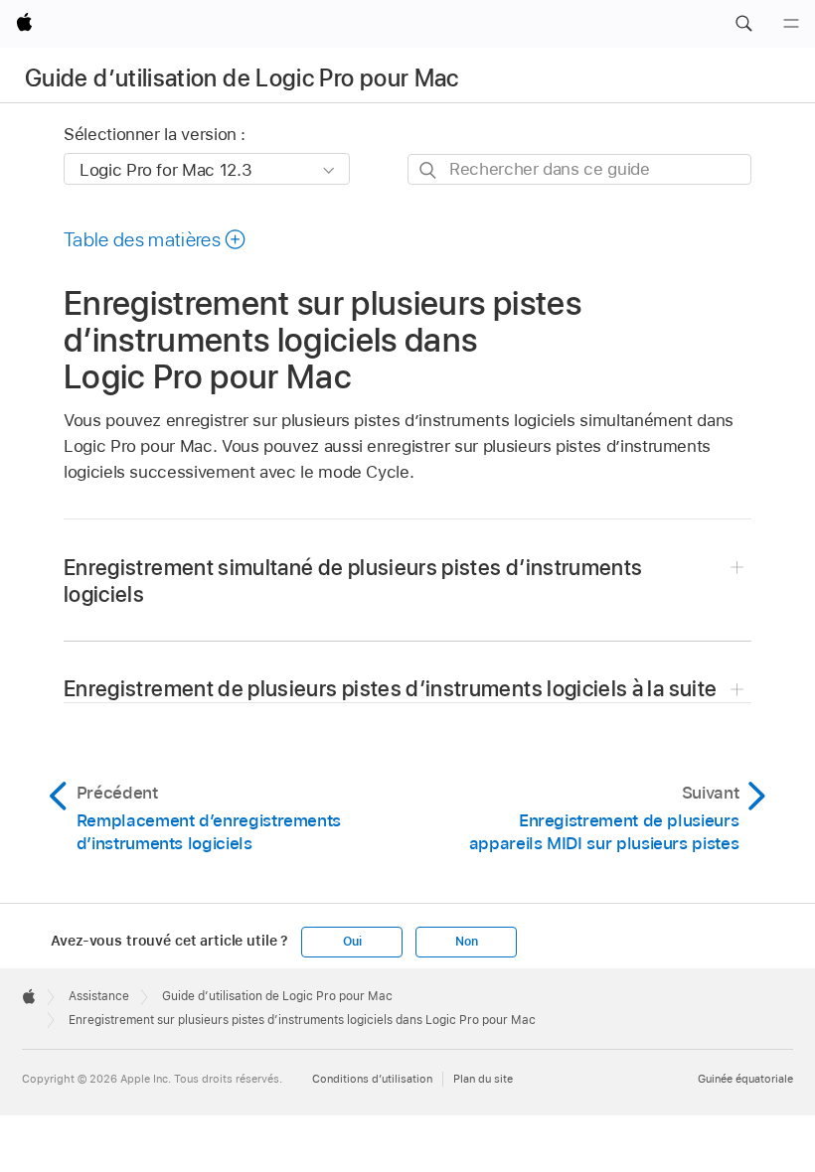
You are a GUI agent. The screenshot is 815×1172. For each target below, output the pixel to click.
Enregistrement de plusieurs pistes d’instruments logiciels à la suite (390, 688)
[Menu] (791, 24)
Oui (352, 942)
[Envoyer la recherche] (428, 170)
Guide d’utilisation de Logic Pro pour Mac (242, 78)
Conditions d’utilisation (372, 1079)
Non (466, 942)
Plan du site (483, 1079)
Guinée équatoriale (745, 1079)
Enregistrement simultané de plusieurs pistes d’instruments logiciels (353, 580)
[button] (743, 24)
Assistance (99, 996)
